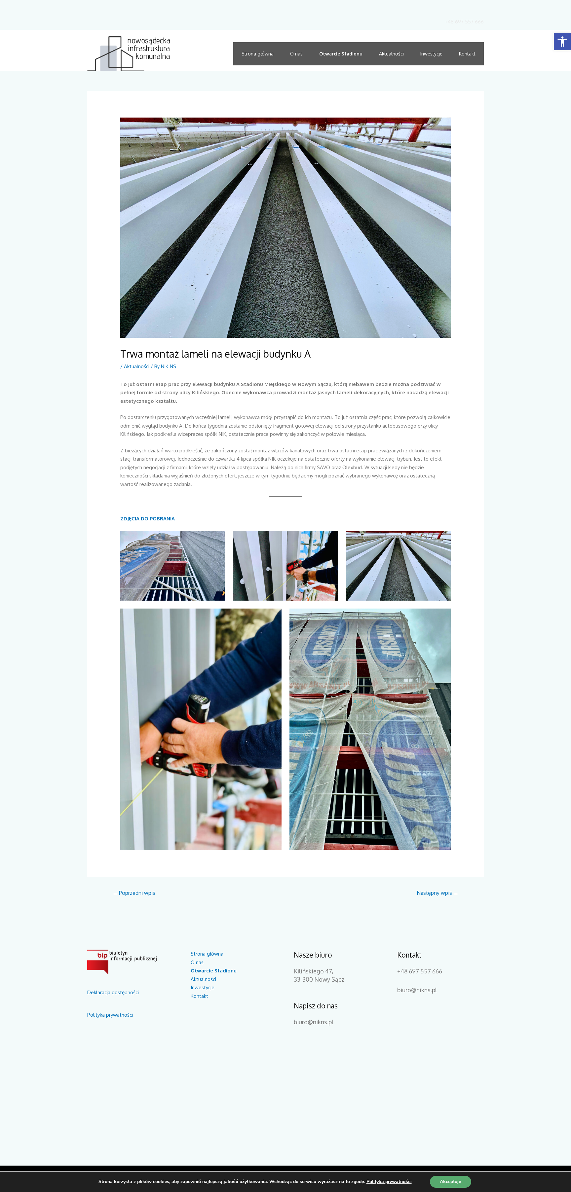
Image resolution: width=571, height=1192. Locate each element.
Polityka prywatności (110, 1015)
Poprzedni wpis (133, 893)
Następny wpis (438, 893)
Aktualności (391, 53)
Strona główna (258, 53)
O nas (296, 53)
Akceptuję (450, 1181)
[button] (562, 41)
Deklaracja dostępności (113, 992)
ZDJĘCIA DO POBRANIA (147, 518)
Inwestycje (431, 53)
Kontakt (467, 53)
